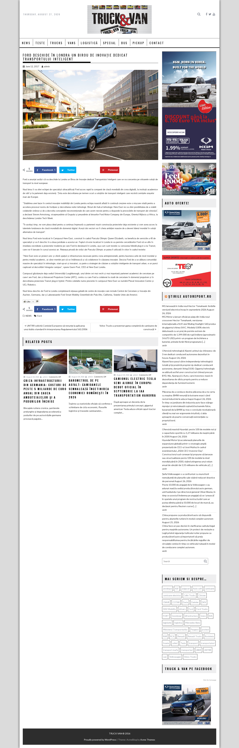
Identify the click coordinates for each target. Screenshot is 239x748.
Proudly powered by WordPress (100, 739)
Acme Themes (147, 739)
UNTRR (207, 650)
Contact (156, 43)
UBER (198, 650)
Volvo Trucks (190, 657)
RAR (165, 636)
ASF (177, 588)
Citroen (202, 595)
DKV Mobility (169, 609)
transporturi (187, 650)
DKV (204, 602)
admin (47, 66)
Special (109, 43)
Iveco (203, 616)
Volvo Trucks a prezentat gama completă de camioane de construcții (128, 327)
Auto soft (197, 588)
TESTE (40, 43)
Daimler (195, 602)
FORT (166, 616)
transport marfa (170, 650)
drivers (182, 609)
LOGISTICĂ (89, 43)
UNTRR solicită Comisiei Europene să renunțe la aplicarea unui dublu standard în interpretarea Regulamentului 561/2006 (55, 327)
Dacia (185, 602)
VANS (72, 43)
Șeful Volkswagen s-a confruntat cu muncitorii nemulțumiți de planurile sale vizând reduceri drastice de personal (188, 478)
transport (193, 643)
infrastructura (191, 616)
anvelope (167, 588)
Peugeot (195, 629)
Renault (181, 636)
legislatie (167, 622)
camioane (209, 588)
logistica (178, 622)
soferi (175, 643)
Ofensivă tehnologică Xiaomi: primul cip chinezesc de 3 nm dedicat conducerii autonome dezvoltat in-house (189, 354)
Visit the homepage (209, 680)
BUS (124, 43)
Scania (166, 643)
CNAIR (166, 602)
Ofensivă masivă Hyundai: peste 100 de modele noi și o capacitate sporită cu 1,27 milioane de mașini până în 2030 (189, 433)
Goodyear (177, 616)
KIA (210, 616)
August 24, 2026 (32, 377)
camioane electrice (172, 595)
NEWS (26, 43)
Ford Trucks (202, 609)
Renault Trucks (195, 636)
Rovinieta (209, 636)
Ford (39, 316)
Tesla (183, 643)
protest (205, 629)
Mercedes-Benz (192, 622)
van (164, 657)
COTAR (176, 602)
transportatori (208, 643)
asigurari (186, 588)
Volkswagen (175, 657)
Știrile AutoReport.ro (190, 296)
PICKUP (139, 43)
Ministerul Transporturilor (175, 629)
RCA (172, 636)
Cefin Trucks (189, 595)
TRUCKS (56, 43)
